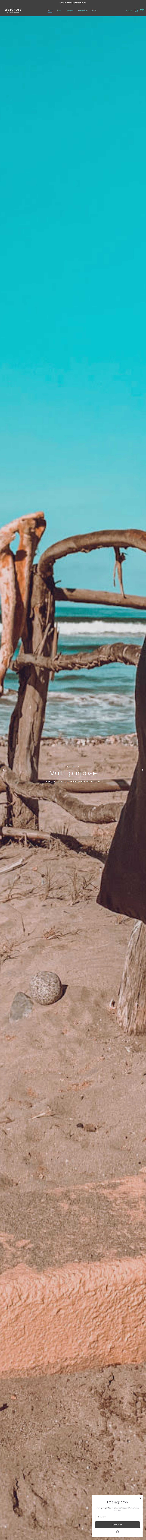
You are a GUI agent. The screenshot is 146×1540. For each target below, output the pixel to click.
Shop (59, 10)
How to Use (82, 10)
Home (50, 10)
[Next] (142, 770)
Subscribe (117, 1524)
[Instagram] (117, 1531)
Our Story (69, 10)
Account (129, 10)
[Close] (140, 1498)
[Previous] (3, 770)
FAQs (94, 10)
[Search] (136, 10)
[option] (73, 770)
